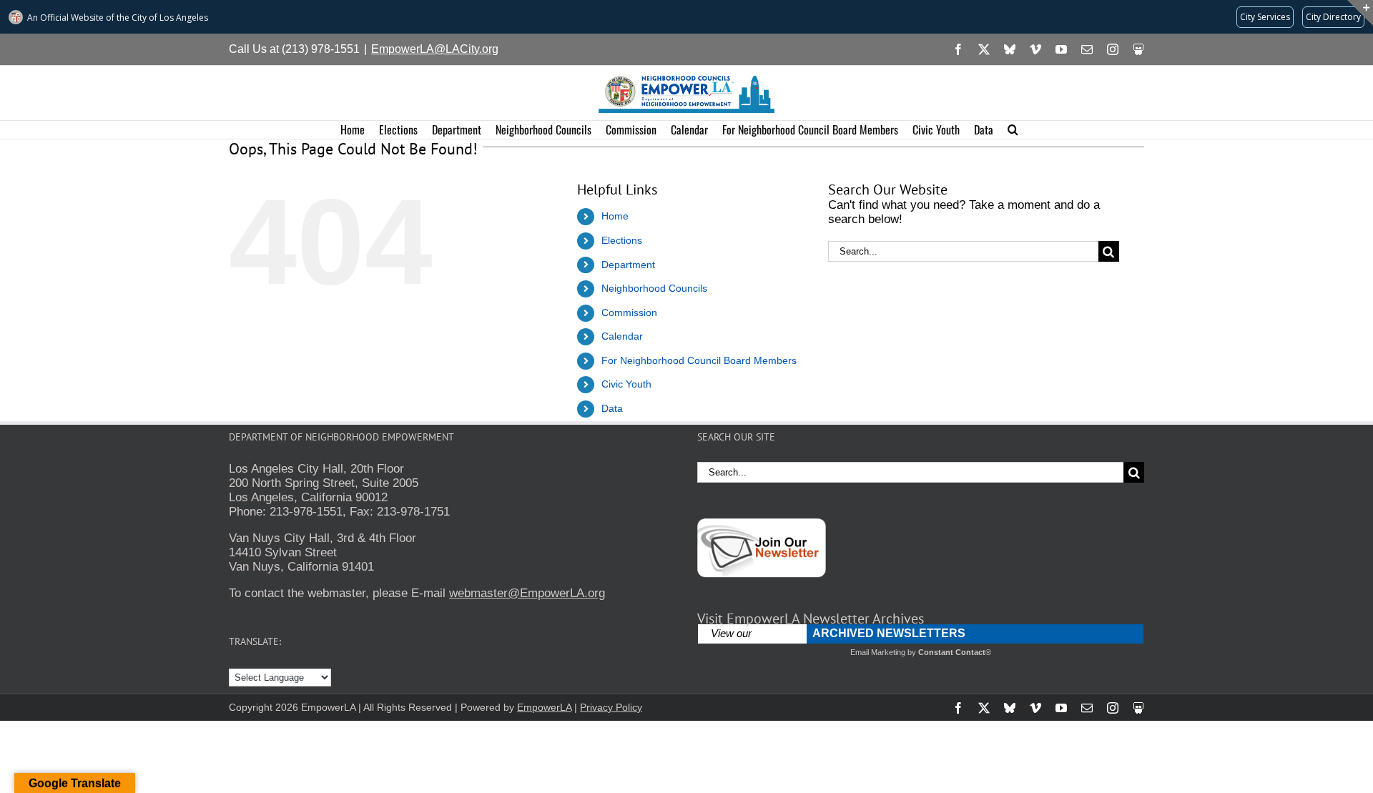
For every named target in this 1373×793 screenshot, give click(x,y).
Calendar (622, 336)
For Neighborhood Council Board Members (699, 360)
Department (628, 264)
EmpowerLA (544, 707)
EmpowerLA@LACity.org (434, 49)
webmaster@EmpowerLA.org (527, 593)
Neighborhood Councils (654, 288)
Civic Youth (626, 384)
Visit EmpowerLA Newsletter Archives (810, 618)
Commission (629, 312)
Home (615, 216)
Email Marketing (877, 652)
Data (612, 408)
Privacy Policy (611, 707)
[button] (1013, 130)
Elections (621, 240)
